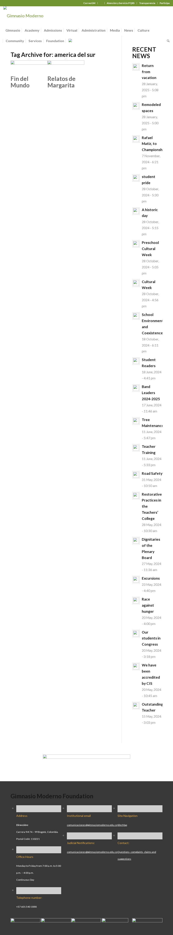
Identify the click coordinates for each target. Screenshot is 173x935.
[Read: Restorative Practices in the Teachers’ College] (136, 495)
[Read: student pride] (136, 178)
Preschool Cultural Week (150, 248)
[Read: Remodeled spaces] (136, 106)
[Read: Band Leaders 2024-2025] (136, 388)
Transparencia (147, 3)
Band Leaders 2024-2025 (151, 392)
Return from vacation (149, 71)
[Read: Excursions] (136, 579)
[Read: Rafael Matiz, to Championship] (136, 139)
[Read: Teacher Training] (136, 448)
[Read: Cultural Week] (136, 283)
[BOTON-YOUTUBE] (86, 920)
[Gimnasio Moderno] (23, 15)
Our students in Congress (151, 638)
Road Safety (152, 473)
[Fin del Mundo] (29, 63)
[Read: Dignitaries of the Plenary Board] (136, 540)
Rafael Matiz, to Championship (153, 143)
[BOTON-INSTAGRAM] (56, 920)
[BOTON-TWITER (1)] (115, 920)
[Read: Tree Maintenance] (136, 421)
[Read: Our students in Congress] (136, 633)
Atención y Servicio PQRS (121, 3)
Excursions (151, 578)
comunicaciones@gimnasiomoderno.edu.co (92, 825)
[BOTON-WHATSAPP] (147, 920)
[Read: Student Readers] (136, 361)
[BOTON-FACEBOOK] (25, 920)
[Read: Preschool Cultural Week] (136, 244)
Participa (165, 3)
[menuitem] (89, 3)
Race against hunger (148, 605)
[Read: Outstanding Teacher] (136, 705)
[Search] (167, 41)
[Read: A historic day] (136, 211)
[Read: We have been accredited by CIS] (136, 666)
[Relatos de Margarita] (65, 63)
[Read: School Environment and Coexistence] (136, 316)
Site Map (122, 825)
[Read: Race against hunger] (136, 600)
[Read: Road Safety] (136, 475)
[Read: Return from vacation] (136, 67)
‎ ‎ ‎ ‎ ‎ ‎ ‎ (101, 3)
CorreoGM (89, 3)
